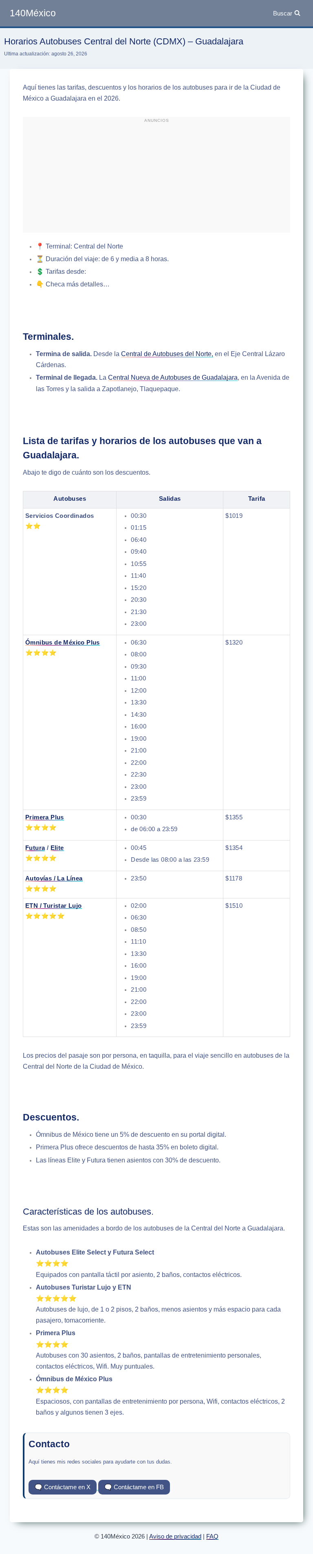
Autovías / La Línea (54, 878)
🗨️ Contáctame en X (62, 1487)
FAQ (212, 1536)
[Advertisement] (156, 178)
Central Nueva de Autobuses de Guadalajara (173, 377)
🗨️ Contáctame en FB (134, 1487)
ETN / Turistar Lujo (53, 905)
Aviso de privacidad (175, 1536)
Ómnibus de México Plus (62, 642)
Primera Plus (44, 817)
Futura (35, 847)
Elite (57, 847)
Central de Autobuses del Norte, (167, 353)
